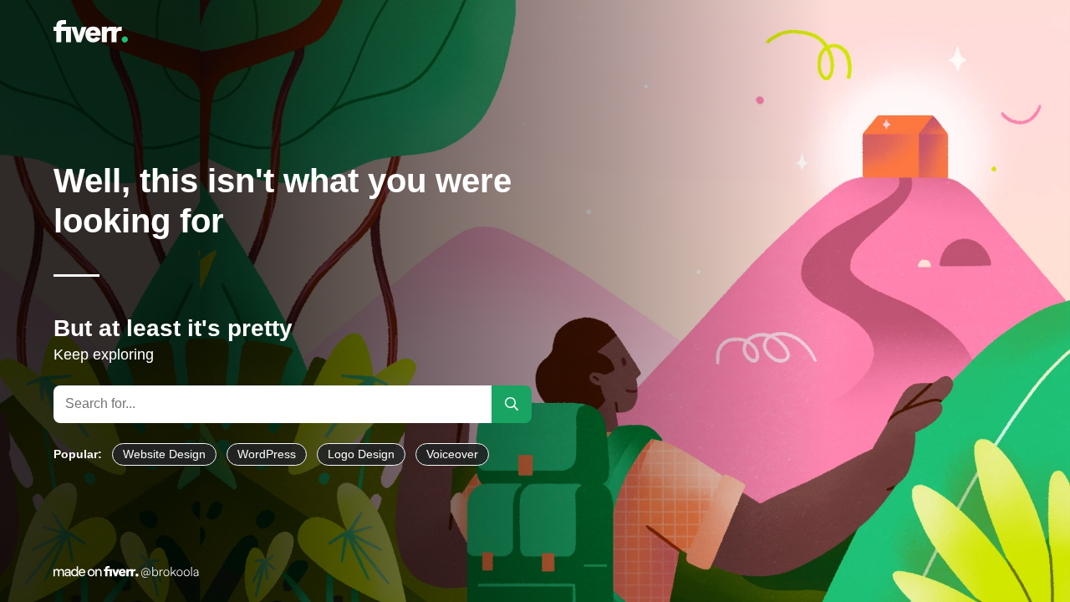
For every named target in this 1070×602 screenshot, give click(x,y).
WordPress (266, 454)
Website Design (164, 454)
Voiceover (452, 454)
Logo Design (361, 454)
